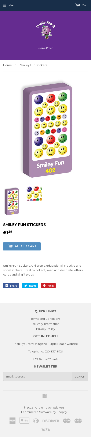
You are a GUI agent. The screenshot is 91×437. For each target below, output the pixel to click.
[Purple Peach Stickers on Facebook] (44, 396)
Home (7, 65)
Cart (84, 5)
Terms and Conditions (45, 318)
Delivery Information (45, 323)
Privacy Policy (45, 329)
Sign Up (79, 376)
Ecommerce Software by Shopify (44, 412)
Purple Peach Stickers (49, 407)
